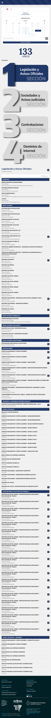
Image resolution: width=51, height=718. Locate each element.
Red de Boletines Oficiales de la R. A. (9, 692)
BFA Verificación (29, 684)
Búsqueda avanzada (25, 42)
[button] (44, 176)
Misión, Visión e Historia (7, 682)
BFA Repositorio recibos (31, 682)
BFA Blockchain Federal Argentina (9, 694)
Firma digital (29, 685)
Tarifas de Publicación (6, 687)
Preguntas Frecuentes (31, 691)
